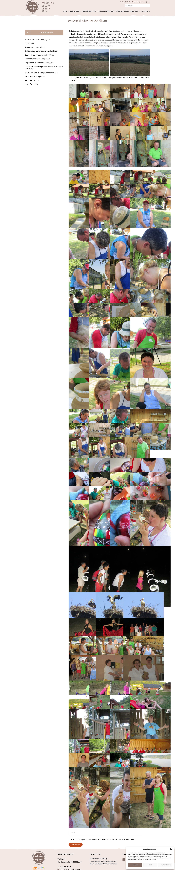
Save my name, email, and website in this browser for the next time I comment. (102, 839)
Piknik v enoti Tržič (32, 80)
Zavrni (150, 865)
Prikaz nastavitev (165, 865)
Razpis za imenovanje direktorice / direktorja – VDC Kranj (44, 67)
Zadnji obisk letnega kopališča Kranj (39, 55)
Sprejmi (135, 865)
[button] (171, 849)
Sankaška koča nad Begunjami (37, 39)
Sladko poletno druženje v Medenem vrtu (41, 73)
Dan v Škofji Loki (31, 84)
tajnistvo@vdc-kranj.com (141, 2)
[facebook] (123, 859)
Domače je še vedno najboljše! (37, 59)
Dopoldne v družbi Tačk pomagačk (39, 63)
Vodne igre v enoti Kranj (34, 47)
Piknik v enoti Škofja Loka (35, 76)
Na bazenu (29, 43)
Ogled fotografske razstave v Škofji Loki (41, 51)
